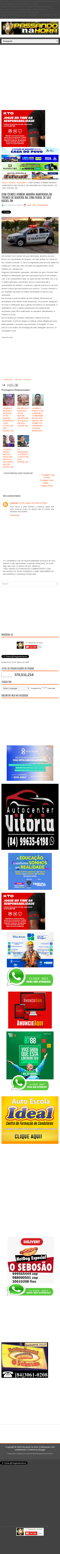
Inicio (4, 183)
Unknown (14, 503)
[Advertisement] (30, 78)
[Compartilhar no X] (14, 385)
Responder (14, 515)
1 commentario (41, 205)
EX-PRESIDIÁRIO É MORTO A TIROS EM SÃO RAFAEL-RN (23, 455)
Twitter (18, 379)
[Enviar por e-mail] (8, 385)
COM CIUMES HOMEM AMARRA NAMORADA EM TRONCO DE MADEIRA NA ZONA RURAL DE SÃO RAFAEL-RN (26, 197)
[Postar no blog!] (11, 385)
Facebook (8, 379)
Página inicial (47, 486)
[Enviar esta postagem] (3, 385)
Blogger (41, 1450)
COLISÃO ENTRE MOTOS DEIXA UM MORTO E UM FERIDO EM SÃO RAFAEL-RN (8, 458)
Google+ (27, 379)
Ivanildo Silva (31, 1453)
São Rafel (21, 183)
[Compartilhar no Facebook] (16, 385)
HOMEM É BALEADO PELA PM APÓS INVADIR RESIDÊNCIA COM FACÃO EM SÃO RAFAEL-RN (8, 419)
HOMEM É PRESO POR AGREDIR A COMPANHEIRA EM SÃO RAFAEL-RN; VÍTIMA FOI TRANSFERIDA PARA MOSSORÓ (38, 419)
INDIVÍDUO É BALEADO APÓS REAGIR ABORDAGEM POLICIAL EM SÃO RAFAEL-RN (23, 417)
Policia (12, 183)
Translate (51, 688)
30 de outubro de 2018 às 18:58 (33, 503)
